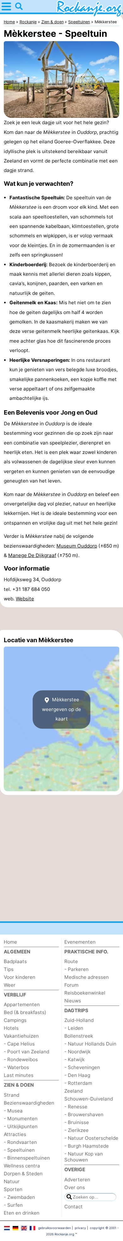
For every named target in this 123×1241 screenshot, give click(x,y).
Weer (9, 985)
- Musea (13, 1111)
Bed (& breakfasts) (25, 1012)
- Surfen (13, 1205)
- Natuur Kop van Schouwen (83, 1157)
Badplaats (15, 961)
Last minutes (18, 1075)
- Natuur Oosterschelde (91, 1138)
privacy (80, 1228)
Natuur (12, 1181)
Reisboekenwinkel (84, 993)
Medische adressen (86, 977)
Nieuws (72, 1001)
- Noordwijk (77, 1052)
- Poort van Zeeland (26, 1052)
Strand (11, 1095)
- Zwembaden (19, 1197)
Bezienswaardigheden (29, 1103)
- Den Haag (77, 1075)
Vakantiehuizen (21, 1036)
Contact (73, 1207)
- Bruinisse (76, 1122)
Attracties (15, 1134)
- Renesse (75, 1107)
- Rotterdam (78, 1083)
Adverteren (77, 1180)
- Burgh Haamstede (86, 1146)
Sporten (13, 1189)
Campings (15, 1020)
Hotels (11, 1028)
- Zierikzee (76, 1130)
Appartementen (22, 1004)
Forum (71, 985)
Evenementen (80, 942)
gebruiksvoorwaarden (54, 1228)
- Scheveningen (82, 1067)
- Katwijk (74, 1059)
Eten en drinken (21, 1213)
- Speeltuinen (19, 1150)
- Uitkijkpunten (21, 1126)
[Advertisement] (61, 618)
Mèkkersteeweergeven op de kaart (61, 709)
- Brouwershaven (83, 1114)
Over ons (74, 1187)
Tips (9, 969)
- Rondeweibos (21, 1059)
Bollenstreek (78, 1036)
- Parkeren (76, 969)
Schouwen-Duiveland (88, 1099)
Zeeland (73, 1091)
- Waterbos (16, 1067)
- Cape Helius (19, 1044)
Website (25, 599)
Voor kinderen (19, 977)
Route (71, 961)
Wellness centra (22, 1166)
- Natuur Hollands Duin (90, 1044)
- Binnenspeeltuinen (27, 1158)
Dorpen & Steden (23, 1174)
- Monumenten (21, 1119)
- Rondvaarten (20, 1142)
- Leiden (73, 1028)
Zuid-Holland (79, 1020)
